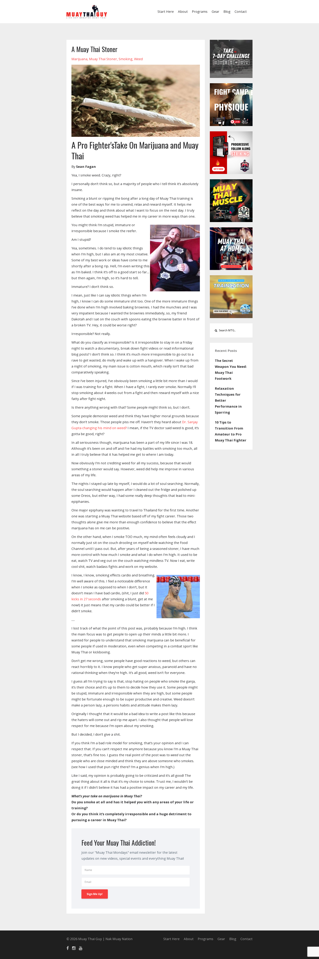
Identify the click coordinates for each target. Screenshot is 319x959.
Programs (200, 11)
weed (138, 59)
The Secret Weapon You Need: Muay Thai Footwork (231, 369)
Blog (226, 11)
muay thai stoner (103, 59)
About (183, 11)
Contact (241, 11)
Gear (215, 11)
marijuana (79, 59)
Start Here (166, 11)
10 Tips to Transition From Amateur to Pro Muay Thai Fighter (230, 431)
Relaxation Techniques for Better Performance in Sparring (228, 400)
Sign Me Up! (95, 894)
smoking (125, 59)
